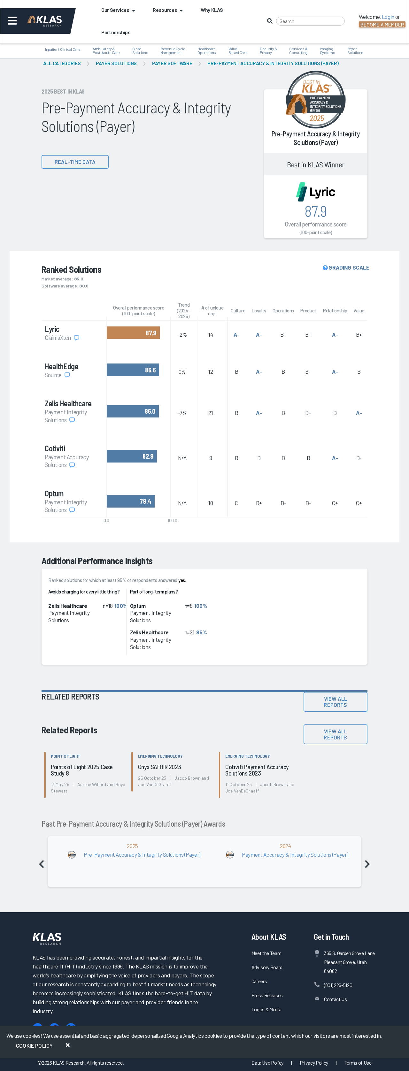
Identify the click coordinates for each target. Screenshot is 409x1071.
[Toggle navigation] (12, 21)
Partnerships (116, 32)
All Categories (62, 63)
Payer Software (172, 63)
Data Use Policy (267, 1063)
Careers (259, 981)
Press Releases (267, 995)
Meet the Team (266, 953)
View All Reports (335, 701)
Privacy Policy (314, 1063)
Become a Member (382, 24)
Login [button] (388, 16)
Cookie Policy (34, 1045)
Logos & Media (266, 1009)
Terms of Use (358, 1063)
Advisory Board (266, 967)
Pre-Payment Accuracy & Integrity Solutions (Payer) (272, 63)
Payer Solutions (116, 63)
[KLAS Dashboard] (53, 21)
